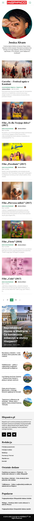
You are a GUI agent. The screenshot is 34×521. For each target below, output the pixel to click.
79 (15, 300)
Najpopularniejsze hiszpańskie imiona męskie (16, 509)
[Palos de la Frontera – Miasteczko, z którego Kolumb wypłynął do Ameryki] (27, 390)
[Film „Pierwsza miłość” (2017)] (17, 191)
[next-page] (19, 300)
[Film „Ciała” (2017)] (17, 267)
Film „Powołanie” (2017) (14, 164)
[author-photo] (25, 87)
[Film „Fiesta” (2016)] (17, 230)
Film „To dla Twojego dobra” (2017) (16, 124)
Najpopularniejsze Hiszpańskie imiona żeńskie (16, 498)
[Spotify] (14, 434)
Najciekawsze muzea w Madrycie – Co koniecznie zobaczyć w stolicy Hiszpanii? (17, 334)
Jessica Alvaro (6, 89)
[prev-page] (3, 300)
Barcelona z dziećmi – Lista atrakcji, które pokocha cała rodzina (11, 354)
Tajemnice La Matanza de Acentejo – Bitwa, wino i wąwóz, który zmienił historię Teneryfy (11, 402)
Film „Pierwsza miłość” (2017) (17, 203)
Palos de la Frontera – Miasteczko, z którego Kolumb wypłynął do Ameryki (11, 390)
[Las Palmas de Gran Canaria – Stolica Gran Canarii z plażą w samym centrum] (27, 378)
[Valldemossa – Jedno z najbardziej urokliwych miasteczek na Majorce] (27, 366)
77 (7, 300)
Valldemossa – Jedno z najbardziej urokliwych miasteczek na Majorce (9, 366)
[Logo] (17, 2)
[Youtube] (9, 434)
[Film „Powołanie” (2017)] (17, 152)
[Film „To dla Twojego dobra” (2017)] (17, 111)
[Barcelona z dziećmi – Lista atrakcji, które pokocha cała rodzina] (27, 354)
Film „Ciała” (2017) (11, 278)
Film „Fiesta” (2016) (12, 241)
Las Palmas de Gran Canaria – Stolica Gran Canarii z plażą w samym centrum (11, 378)
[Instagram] (4, 434)
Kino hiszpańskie (7, 128)
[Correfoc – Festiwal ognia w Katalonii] (17, 69)
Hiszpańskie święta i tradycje (12, 87)
